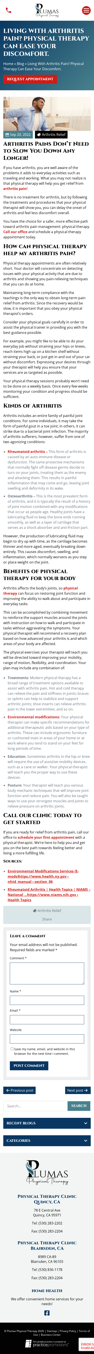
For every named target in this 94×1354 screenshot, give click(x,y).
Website (16, 1030)
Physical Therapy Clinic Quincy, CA (47, 1199)
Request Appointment (30, 79)
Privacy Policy (68, 1331)
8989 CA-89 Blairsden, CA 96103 (47, 1259)
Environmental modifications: (34, 717)
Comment (18, 958)
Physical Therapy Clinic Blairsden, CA (47, 1245)
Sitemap (52, 1331)
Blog (20, 63)
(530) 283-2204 (51, 1231)
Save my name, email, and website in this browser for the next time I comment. (44, 1051)
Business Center (51, 1335)
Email (15, 1010)
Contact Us (8, 10)
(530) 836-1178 (50, 1269)
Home (8, 63)
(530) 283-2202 (50, 1223)
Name (15, 991)
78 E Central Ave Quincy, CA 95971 (47, 1212)
